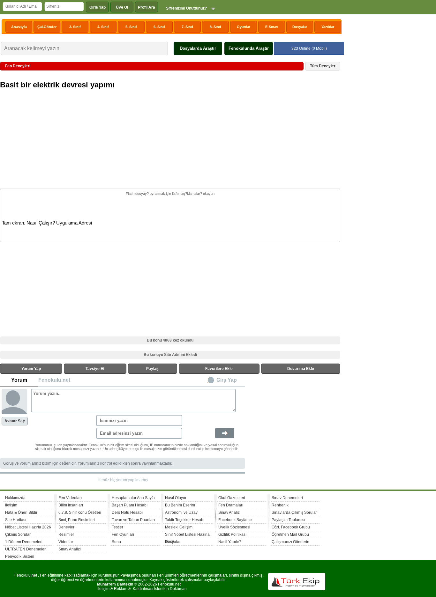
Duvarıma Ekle (300, 368)
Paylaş (152, 368)
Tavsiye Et (95, 368)
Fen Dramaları (230, 505)
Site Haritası (15, 520)
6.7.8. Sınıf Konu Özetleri (79, 512)
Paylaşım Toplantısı (288, 520)
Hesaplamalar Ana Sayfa (133, 498)
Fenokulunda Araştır (249, 48)
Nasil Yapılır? (229, 542)
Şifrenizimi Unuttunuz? (186, 8)
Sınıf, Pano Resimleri (76, 520)
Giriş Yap (97, 7)
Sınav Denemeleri (287, 498)
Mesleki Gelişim (178, 527)
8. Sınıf (215, 27)
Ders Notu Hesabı (127, 512)
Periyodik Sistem (19, 556)
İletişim (11, 505)
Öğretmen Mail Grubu (290, 534)
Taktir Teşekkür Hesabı (184, 520)
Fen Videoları (70, 498)
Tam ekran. (13, 222)
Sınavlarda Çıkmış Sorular (294, 512)
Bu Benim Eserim (180, 505)
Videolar (65, 542)
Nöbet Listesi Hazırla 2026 (28, 527)
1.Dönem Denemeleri (23, 542)
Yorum (19, 380)
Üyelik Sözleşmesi (234, 527)
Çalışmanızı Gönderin (290, 542)
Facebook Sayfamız (235, 520)
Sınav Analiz (229, 512)
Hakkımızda (15, 498)
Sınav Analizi (69, 549)
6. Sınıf (159, 27)
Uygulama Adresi (74, 222)
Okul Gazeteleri (231, 498)
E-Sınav (271, 27)
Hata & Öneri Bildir (21, 512)
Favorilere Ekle (219, 368)
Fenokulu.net (54, 380)
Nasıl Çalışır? (40, 222)
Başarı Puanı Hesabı (129, 505)
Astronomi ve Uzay (181, 512)
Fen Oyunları (123, 534)
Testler (117, 527)
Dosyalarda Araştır (198, 48)
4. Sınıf (103, 27)
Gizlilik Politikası (232, 534)
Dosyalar (299, 27)
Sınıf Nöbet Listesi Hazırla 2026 (187, 535)
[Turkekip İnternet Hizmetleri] (296, 589)
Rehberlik (280, 505)
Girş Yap (226, 380)
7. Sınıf (187, 27)
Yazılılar (327, 27)
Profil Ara (146, 7)
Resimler (66, 534)
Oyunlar (243, 27)
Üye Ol (122, 7)
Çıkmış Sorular (18, 534)
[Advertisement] (171, 143)
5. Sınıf (131, 27)
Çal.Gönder (46, 27)
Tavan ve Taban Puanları (133, 520)
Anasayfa (19, 27)
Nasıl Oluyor (175, 498)
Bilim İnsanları (70, 505)
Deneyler (66, 527)
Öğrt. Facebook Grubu (291, 527)
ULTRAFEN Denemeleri (26, 549)
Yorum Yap (31, 368)
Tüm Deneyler (322, 66)
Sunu (116, 542)
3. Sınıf (75, 27)
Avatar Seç (14, 421)
